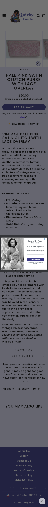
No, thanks (35, 267)
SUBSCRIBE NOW (35, 259)
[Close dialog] (45, 239)
